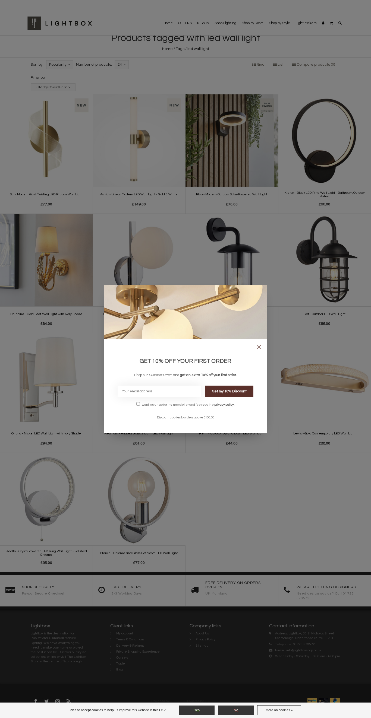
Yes (197, 710)
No (236, 710)
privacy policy (224, 404)
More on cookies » (279, 710)
